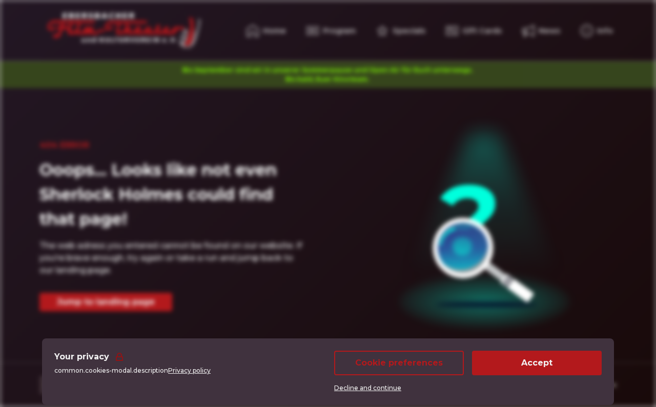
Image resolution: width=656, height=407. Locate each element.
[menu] (596, 30)
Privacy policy (189, 370)
